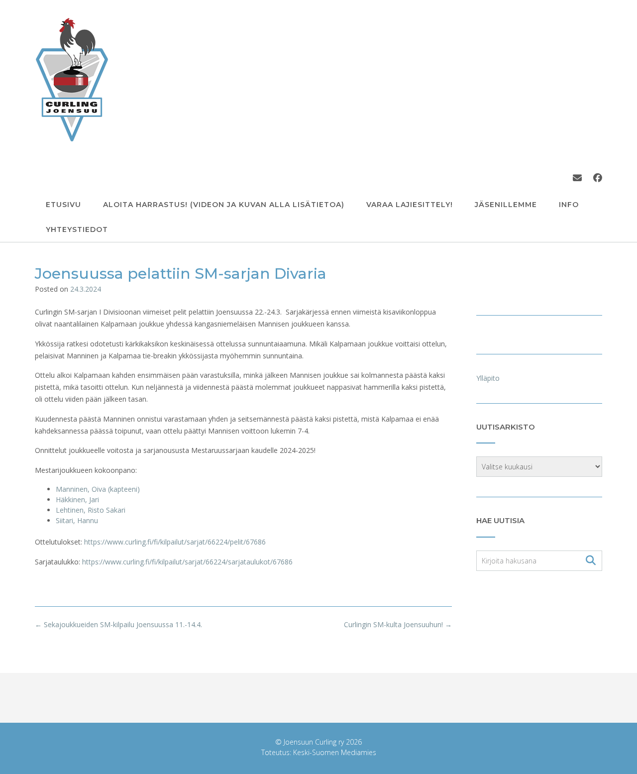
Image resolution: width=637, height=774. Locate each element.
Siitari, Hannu (77, 520)
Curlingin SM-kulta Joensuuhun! (398, 624)
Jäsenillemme (506, 204)
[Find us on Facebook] (597, 178)
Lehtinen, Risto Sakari (90, 510)
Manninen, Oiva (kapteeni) (98, 489)
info (569, 204)
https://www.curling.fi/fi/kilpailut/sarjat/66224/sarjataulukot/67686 (187, 561)
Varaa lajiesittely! (409, 204)
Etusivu (63, 204)
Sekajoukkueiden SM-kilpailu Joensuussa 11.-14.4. (118, 624)
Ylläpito (488, 378)
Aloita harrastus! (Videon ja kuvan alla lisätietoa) (223, 204)
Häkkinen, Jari (77, 499)
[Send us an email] (577, 178)
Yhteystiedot (77, 229)
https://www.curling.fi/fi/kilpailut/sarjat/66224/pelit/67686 (175, 542)
